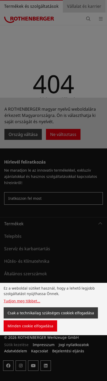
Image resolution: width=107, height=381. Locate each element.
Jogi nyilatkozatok (74, 344)
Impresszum (44, 344)
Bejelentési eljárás (68, 350)
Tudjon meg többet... (22, 300)
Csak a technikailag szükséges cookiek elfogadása (51, 312)
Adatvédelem (15, 350)
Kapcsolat (39, 350)
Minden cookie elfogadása (30, 325)
